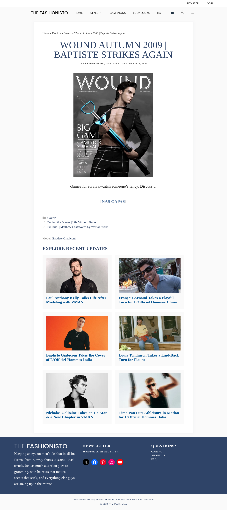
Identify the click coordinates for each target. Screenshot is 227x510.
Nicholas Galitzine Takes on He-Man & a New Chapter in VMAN (76, 415)
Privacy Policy (95, 499)
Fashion (56, 33)
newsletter (109, 451)
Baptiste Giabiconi (64, 238)
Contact (157, 451)
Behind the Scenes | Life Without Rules (71, 222)
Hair (160, 12)
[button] (182, 13)
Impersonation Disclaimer (140, 499)
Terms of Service (114, 499)
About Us (158, 455)
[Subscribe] (172, 13)
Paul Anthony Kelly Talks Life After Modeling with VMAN (76, 300)
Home (79, 12)
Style (94, 12)
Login (209, 3)
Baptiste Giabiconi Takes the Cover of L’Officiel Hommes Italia (75, 357)
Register (193, 3)
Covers (67, 33)
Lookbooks (141, 12)
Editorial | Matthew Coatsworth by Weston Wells (77, 227)
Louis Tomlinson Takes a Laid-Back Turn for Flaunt (149, 357)
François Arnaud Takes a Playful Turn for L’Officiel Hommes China (148, 300)
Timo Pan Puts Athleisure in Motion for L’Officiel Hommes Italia (149, 415)
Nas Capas (113, 201)
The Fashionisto (91, 63)
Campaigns (118, 12)
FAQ (154, 459)
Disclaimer (79, 499)
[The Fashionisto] (49, 13)
